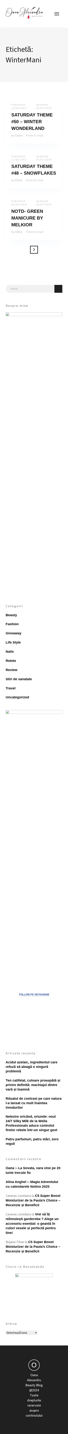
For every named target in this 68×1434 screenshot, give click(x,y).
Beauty (11, 615)
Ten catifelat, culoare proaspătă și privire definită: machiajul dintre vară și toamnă (33, 1085)
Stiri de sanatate (19, 679)
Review (11, 670)
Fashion (12, 624)
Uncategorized (17, 697)
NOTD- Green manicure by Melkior (27, 218)
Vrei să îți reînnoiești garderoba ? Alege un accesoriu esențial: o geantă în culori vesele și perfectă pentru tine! (32, 1223)
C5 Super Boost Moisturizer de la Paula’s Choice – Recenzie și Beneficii (33, 1200)
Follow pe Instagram (34, 994)
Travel (10, 688)
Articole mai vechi (34, 250)
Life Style (13, 642)
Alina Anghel (16, 1182)
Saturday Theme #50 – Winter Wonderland (32, 121)
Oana (18, 135)
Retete (11, 661)
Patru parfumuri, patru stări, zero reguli (32, 1141)
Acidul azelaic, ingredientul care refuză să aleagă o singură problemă (31, 1066)
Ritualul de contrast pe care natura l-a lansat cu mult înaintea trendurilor (34, 1103)
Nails (10, 651)
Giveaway (13, 633)
